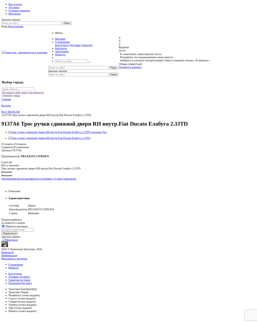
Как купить (62, 45)
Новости (13, 267)
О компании (15, 264)
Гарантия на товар (19, 279)
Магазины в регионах (14, 258)
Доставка (74, 45)
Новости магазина (16, 226)
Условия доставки (19, 276)
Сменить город (11, 95)
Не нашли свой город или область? (23, 92)
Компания (7, 252)
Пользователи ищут (20, 283)
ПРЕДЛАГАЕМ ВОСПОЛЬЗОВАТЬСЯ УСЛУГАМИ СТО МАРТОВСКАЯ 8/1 (38, 179)
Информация (9, 255)
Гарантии (86, 45)
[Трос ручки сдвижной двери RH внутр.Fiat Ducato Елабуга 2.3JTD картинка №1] (57, 132)
